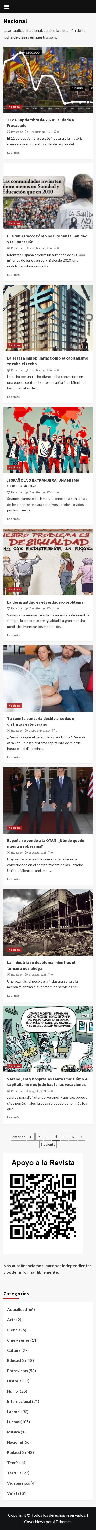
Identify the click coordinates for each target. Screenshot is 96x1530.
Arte (11, 1319)
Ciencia (13, 1330)
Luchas (13, 1421)
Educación (16, 1360)
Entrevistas (17, 1370)
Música (13, 1432)
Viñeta (13, 1493)
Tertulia (14, 1473)
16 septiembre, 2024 (40, 370)
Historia (14, 1381)
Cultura (14, 1350)
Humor (13, 1391)
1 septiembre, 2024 (39, 730)
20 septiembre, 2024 (40, 132)
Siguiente (48, 1144)
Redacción (17, 132)
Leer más (13, 152)
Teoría (13, 1462)
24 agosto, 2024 (37, 974)
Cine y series (18, 1340)
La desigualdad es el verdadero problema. (46, 602)
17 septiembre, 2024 (40, 248)
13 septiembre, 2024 (40, 608)
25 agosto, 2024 (37, 852)
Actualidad (17, 1309)
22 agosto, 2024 (37, 1091)
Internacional (19, 1401)
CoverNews (34, 1521)
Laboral (13, 1411)
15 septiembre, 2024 (40, 492)
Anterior (18, 1136)
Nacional (14, 107)
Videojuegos (18, 1483)
